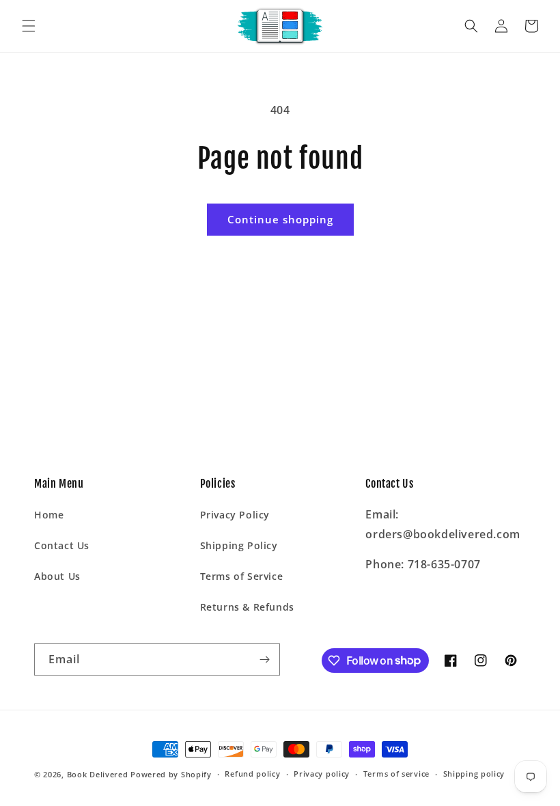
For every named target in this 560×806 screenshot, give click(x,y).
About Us (57, 576)
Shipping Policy (239, 545)
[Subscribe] (264, 659)
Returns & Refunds (247, 606)
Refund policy (252, 773)
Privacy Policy (235, 514)
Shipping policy (474, 773)
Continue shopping (280, 219)
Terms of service (396, 773)
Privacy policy (322, 773)
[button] (29, 26)
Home (49, 514)
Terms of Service (241, 576)
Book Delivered (97, 774)
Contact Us (61, 545)
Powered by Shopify (171, 774)
